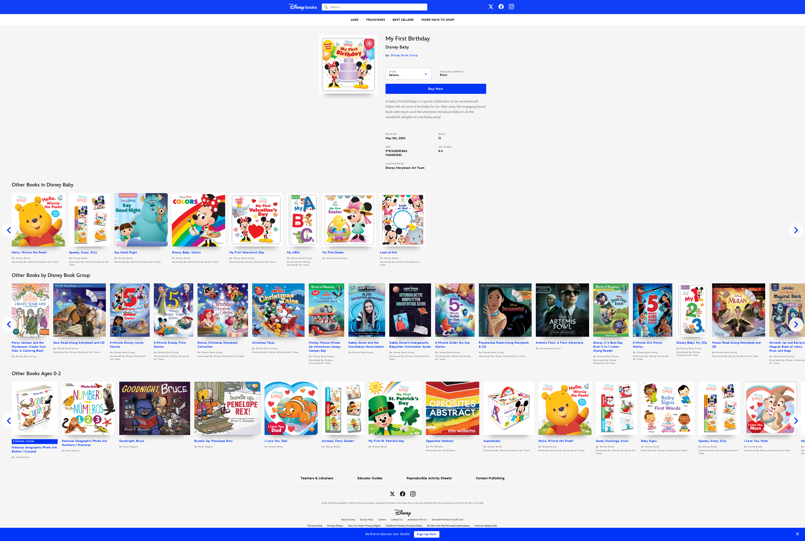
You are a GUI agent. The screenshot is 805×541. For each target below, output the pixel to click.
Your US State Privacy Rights (364, 525)
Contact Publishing (490, 478)
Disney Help (366, 519)
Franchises (375, 20)
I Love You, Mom (756, 441)
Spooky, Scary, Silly (83, 252)
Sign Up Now (426, 534)
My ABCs (293, 252)
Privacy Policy (335, 525)
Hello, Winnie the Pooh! (29, 252)
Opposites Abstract (439, 441)
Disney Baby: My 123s (691, 343)
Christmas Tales (263, 343)
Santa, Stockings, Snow (612, 441)
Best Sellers (403, 20)
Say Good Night (125, 252)
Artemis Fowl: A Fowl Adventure (559, 343)
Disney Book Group (404, 55)
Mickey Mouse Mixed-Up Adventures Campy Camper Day (325, 346)
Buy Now (435, 89)
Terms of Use (314, 525)
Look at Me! (388, 252)
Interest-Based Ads (486, 525)
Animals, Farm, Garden (338, 441)
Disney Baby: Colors (186, 252)
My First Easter (333, 252)
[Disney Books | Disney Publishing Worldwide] (302, 7)
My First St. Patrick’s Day (386, 441)
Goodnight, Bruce (131, 441)
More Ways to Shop (437, 20)
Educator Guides (369, 478)
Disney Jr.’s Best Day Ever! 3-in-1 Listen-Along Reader (608, 346)
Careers (382, 519)
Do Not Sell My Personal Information (448, 525)
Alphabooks (491, 441)
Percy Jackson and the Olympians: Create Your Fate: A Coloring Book (29, 346)
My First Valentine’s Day (246, 252)
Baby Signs (649, 441)
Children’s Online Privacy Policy (404, 525)
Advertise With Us (417, 519)
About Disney (348, 519)
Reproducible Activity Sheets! (429, 478)
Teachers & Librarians (317, 478)
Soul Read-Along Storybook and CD (78, 343)
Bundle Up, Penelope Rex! (213, 441)
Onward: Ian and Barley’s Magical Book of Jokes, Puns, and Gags (787, 346)
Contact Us (397, 519)
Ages (355, 20)
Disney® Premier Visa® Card (447, 519)
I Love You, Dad (276, 441)
